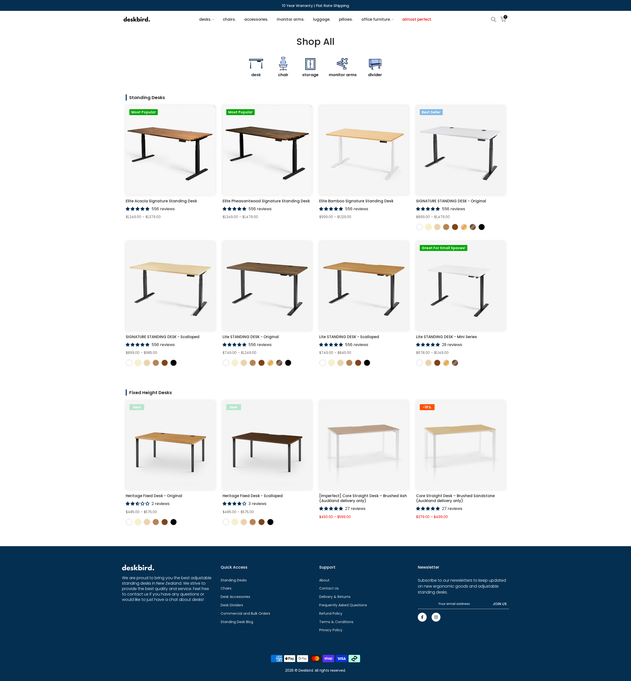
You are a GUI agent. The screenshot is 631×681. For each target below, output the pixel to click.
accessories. (256, 19)
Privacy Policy (330, 630)
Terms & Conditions (336, 621)
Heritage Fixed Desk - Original (154, 495)
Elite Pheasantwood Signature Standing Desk (266, 201)
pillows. (346, 19)
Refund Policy (330, 613)
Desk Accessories (235, 596)
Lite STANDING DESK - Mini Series (446, 336)
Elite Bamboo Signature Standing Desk (356, 201)
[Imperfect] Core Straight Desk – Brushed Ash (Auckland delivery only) (363, 498)
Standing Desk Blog (237, 621)
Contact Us (329, 588)
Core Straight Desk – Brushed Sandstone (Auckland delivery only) (455, 498)
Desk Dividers (232, 605)
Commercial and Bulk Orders (245, 613)
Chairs (226, 588)
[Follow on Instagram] (436, 617)
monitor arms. (290, 19)
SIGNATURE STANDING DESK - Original (451, 201)
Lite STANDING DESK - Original (251, 336)
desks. (205, 19)
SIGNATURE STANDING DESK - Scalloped (162, 336)
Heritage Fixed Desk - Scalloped (253, 495)
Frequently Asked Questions (343, 605)
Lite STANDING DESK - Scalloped (349, 336)
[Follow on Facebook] (422, 617)
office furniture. (376, 19)
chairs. (229, 19)
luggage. (321, 19)
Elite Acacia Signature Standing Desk (161, 201)
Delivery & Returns (335, 596)
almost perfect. (417, 19)
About (324, 580)
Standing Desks (234, 580)
